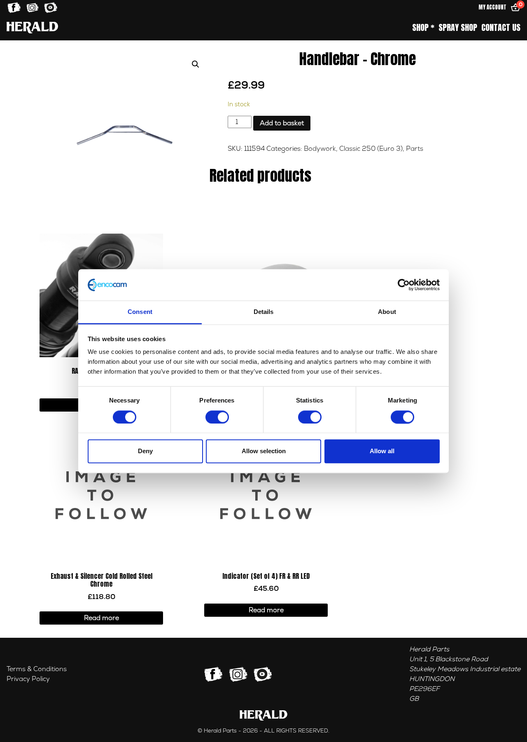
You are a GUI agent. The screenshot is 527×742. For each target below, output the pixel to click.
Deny (145, 451)
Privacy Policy (28, 679)
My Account (492, 7)
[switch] (217, 417)
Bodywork (320, 149)
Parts (414, 149)
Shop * (423, 27)
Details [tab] (264, 312)
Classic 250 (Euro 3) (371, 149)
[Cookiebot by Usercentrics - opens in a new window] (404, 285)
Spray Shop (457, 27)
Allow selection (264, 451)
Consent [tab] (140, 312)
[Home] (32, 27)
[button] (195, 64)
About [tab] (387, 312)
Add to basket (282, 123)
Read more (101, 618)
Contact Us (500, 27)
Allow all (382, 451)
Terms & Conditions (37, 669)
